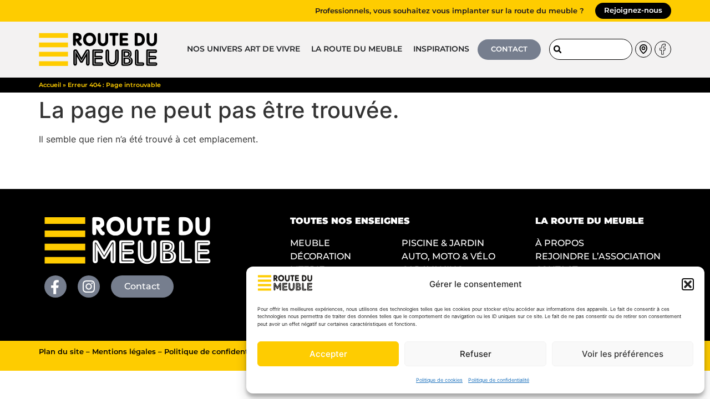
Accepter (328, 354)
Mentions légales (124, 351)
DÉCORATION (320, 256)
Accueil (50, 85)
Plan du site (61, 351)
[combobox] (590, 49)
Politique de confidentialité (498, 380)
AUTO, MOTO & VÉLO (448, 256)
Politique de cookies (439, 380)
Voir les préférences (622, 354)
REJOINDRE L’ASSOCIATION (598, 256)
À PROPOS (559, 243)
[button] (687, 284)
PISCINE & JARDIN (443, 243)
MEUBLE (310, 243)
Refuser (475, 354)
